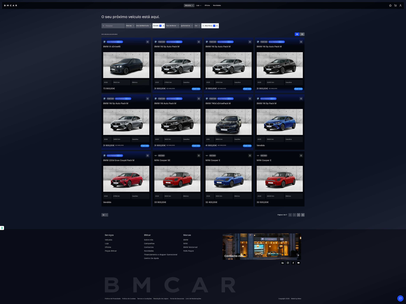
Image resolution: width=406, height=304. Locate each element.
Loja (107, 243)
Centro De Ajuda (151, 258)
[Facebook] (293, 263)
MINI (185, 243)
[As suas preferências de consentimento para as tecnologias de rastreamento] (2, 228)
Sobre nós (148, 240)
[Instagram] (288, 263)
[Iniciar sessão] (400, 5)
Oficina (207, 5)
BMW (185, 240)
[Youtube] (298, 263)
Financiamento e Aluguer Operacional (160, 254)
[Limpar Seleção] (163, 25)
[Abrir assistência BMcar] (400, 298)
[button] (217, 26)
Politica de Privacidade (113, 299)
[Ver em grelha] (297, 34)
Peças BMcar (111, 251)
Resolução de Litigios (160, 299)
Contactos (149, 247)
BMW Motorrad (190, 247)
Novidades (217, 5)
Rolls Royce (188, 251)
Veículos (108, 240)
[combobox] (105, 215)
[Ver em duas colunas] (302, 34)
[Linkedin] (282, 263)
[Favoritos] (390, 5)
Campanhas (149, 243)
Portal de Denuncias (177, 299)
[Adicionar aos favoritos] (147, 42)
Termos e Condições (144, 299)
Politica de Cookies (129, 299)
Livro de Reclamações (193, 299)
